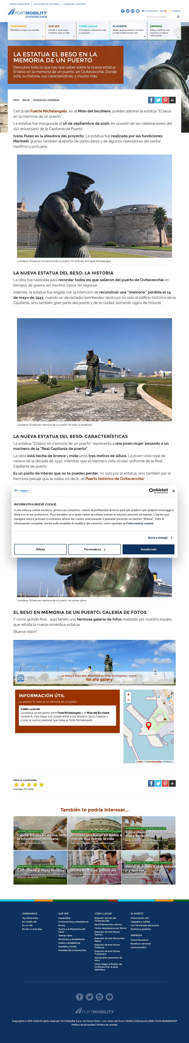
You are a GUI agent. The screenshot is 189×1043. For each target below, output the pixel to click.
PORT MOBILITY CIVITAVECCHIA (27, 13)
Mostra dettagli (158, 537)
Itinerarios (29, 913)
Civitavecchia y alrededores (46, 100)
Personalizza (92, 549)
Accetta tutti (148, 549)
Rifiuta (40, 549)
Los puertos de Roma (46, 4)
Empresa (136, 935)
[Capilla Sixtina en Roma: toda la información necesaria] (40, 833)
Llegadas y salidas (74, 4)
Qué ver (26, 100)
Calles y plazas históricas (48, 866)
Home (16, 100)
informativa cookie (140, 523)
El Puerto (137, 913)
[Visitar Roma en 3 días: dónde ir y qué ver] (149, 868)
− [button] (128, 700)
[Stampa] (172, 100)
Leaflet (139, 761)
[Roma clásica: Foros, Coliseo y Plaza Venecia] (149, 833)
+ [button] (128, 694)
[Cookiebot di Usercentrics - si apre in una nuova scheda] (152, 491)
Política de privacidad (83, 1024)
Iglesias (22, 831)
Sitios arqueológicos (83, 831)
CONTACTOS (151, 11)
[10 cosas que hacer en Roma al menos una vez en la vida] (94, 833)
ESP (162, 11)
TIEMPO (175, 11)
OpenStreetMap (154, 761)
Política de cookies (107, 1024)
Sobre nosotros (19, 4)
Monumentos (35, 831)
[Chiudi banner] (173, 491)
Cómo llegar (103, 913)
